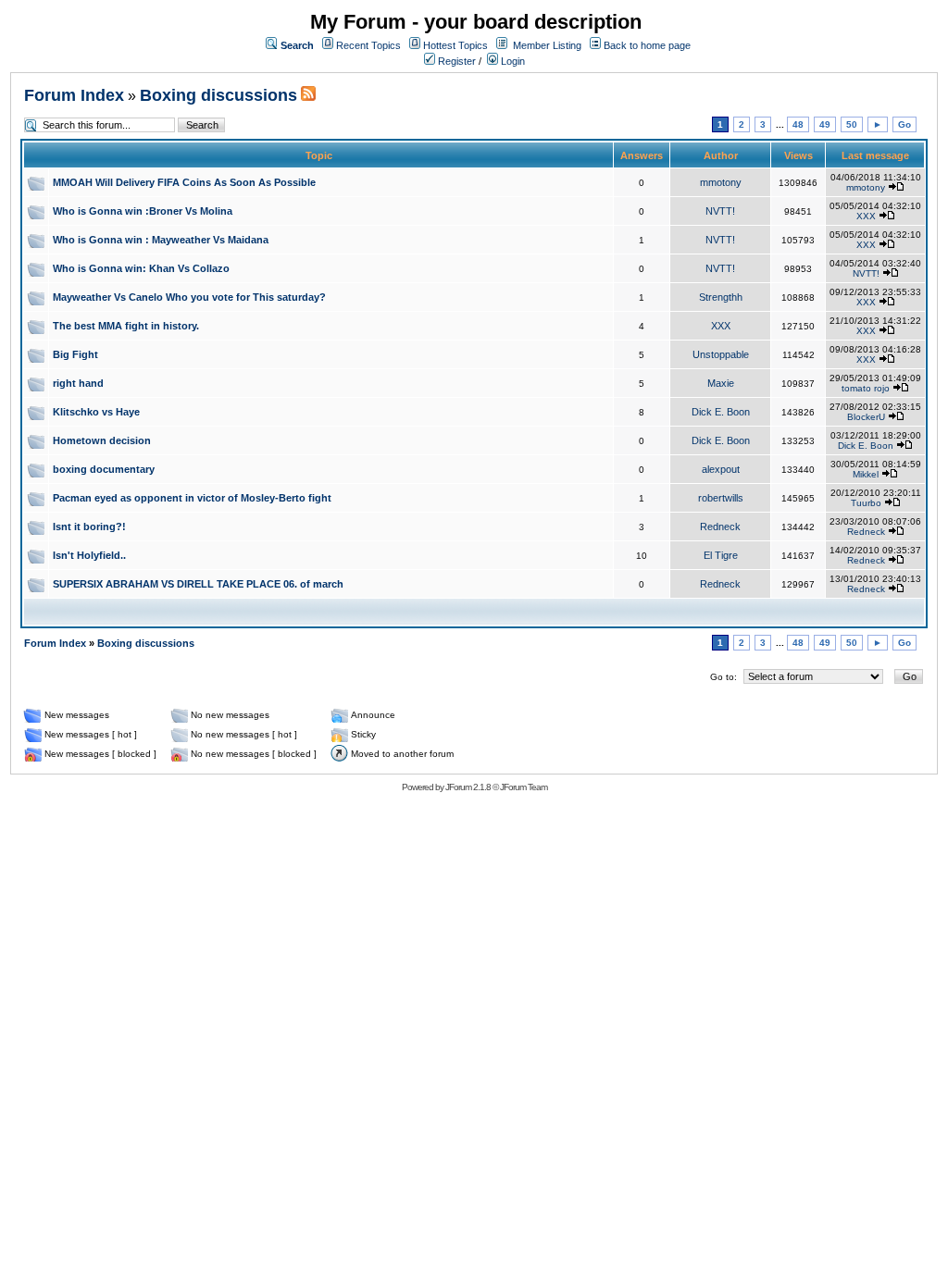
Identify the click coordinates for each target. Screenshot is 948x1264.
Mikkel (866, 474)
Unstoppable (720, 354)
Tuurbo (866, 503)
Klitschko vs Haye (96, 411)
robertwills (720, 497)
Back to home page (647, 45)
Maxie (720, 383)
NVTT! (720, 211)
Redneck (720, 526)
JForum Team (523, 787)
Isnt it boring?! (89, 526)
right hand (78, 383)
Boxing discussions (218, 95)
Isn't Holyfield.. (89, 555)
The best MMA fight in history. (126, 325)
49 (824, 124)
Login (511, 61)
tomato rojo (866, 388)
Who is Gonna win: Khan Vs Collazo (141, 268)
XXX (866, 216)
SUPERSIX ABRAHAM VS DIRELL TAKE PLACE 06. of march (198, 583)
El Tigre (721, 555)
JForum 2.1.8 (468, 787)
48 (798, 124)
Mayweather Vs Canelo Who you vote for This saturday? (189, 297)
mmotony (721, 182)
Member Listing (547, 45)
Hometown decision (102, 440)
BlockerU (866, 417)
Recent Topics (368, 45)
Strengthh (720, 297)
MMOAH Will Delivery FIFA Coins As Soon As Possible (184, 182)
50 (851, 124)
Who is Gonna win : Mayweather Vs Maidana (160, 239)
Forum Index (74, 95)
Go (904, 124)
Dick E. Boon (721, 411)
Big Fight (75, 354)
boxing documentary (104, 469)
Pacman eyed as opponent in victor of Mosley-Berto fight (192, 497)
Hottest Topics (455, 45)
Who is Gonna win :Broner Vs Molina (142, 211)
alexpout (721, 469)
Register (455, 61)
